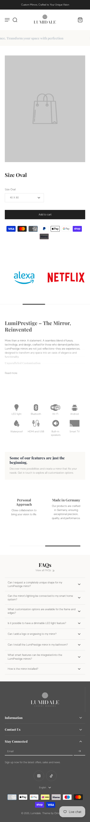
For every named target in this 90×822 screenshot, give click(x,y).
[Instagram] (39, 776)
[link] (44, 277)
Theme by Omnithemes (55, 813)
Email (10, 751)
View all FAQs (43, 570)
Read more (11, 373)
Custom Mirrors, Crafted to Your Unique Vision (45, 4)
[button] (45, 214)
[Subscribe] (79, 751)
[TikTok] (51, 776)
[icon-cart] (80, 19)
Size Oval (10, 189)
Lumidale (35, 813)
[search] (15, 19)
